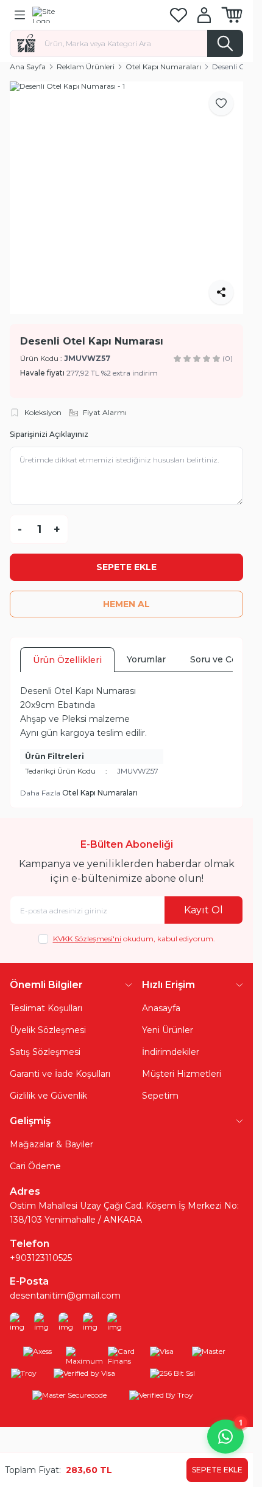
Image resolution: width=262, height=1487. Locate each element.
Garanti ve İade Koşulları (60, 1073)
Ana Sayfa (28, 66)
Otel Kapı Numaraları (163, 66)
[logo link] (90, 14)
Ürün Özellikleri (67, 659)
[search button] (225, 43)
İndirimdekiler (170, 1051)
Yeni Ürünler (167, 1030)
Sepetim (160, 1095)
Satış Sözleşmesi (45, 1051)
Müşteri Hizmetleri (181, 1073)
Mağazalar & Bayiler (51, 1144)
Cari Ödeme (35, 1166)
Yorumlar (146, 659)
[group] (126, 197)
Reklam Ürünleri (86, 66)
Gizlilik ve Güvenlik (48, 1095)
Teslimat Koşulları (46, 1008)
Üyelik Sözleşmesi (48, 1030)
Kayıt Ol (203, 910)
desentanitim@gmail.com (65, 1295)
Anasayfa (161, 1008)
